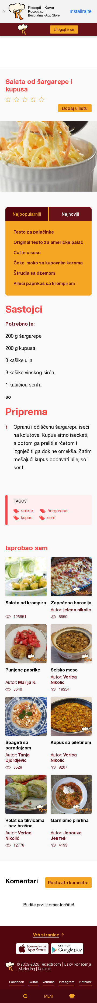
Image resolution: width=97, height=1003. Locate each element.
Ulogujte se (64, 29)
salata (27, 510)
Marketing (27, 968)
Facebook (16, 982)
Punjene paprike (26, 658)
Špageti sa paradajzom (26, 733)
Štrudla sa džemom (34, 273)
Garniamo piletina (71, 811)
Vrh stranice (46, 934)
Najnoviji (70, 214)
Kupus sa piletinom (71, 733)
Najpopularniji (27, 214)
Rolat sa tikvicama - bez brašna (26, 811)
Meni (48, 996)
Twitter (33, 982)
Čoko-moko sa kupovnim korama (48, 262)
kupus (26, 517)
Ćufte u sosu (27, 252)
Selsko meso (71, 658)
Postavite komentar (68, 882)
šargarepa (57, 510)
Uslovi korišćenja (77, 964)
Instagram (66, 982)
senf (51, 517)
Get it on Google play (67, 948)
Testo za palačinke (33, 231)
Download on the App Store (32, 948)
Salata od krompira (26, 588)
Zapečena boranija (71, 588)
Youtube (48, 982)
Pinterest (85, 982)
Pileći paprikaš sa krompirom (44, 283)
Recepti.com (9, 966)
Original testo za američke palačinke (48, 242)
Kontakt (44, 968)
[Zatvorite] (4, 11)
